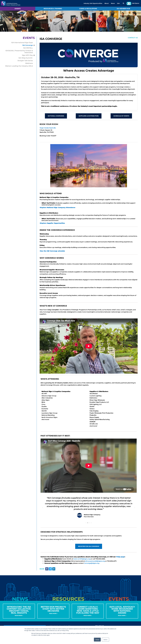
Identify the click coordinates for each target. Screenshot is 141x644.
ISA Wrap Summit (26, 58)
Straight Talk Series (25, 61)
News (113, 3)
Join (118, 3)
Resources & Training (53, 8)
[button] (123, 3)
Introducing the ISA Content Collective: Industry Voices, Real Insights (19, 610)
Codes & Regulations (88, 8)
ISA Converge (27, 45)
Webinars (29, 63)
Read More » (19, 615)
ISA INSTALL (28, 48)
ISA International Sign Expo (22, 42)
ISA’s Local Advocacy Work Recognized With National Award (122, 610)
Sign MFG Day (27, 55)
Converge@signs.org (91, 563)
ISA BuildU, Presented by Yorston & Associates (19, 51)
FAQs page (120, 557)
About (106, 3)
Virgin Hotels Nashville (48, 128)
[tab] (20, 599)
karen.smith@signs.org (81, 559)
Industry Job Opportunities (93, 3)
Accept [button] (97, 639)
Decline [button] (105, 639)
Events (18, 8)
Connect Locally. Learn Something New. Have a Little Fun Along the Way (87, 610)
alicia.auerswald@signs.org (95, 561)
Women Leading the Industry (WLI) (19, 66)
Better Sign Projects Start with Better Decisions (53, 609)
